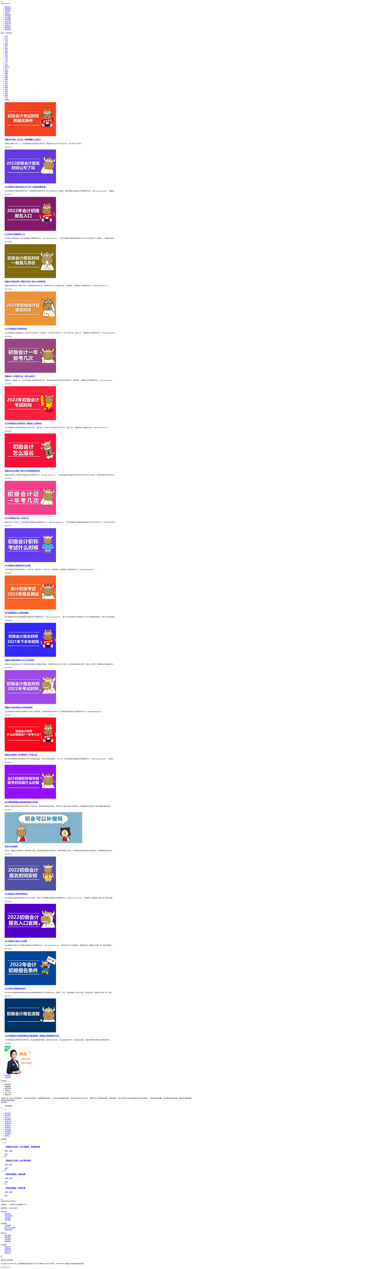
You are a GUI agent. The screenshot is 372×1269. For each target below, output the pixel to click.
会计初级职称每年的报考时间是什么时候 (21, 802)
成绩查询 (8, 15)
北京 (6, 38)
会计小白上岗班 (10, 1227)
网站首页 (8, 7)
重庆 (6, 44)
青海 (6, 91)
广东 (6, 59)
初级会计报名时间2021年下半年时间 (19, 660)
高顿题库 (8, 29)
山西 (6, 57)
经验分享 (8, 23)
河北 (6, 46)
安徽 (6, 71)
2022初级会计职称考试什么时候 (18, 565)
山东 (6, 55)
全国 (6, 36)
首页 (2, 33)
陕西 (6, 87)
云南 (6, 85)
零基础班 (8, 1225)
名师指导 (8, 1249)
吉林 (6, 65)
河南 (6, 49)
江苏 (6, 97)
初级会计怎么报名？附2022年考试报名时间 (22, 471)
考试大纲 (8, 21)
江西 (6, 75)
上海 (6, 42)
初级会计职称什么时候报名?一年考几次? (21, 755)
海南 (6, 79)
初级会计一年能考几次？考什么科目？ (20, 376)
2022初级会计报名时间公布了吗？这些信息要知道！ (26, 187)
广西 (6, 61)
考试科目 (8, 1127)
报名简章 (8, 1119)
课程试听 (8, 1237)
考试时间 (8, 1123)
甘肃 (6, 89)
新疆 (6, 95)
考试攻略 (8, 1129)
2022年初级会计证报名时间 (16, 329)
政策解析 (8, 19)
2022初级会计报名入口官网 (16, 941)
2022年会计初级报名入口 (15, 234)
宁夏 (6, 93)
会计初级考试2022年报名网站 (17, 613)
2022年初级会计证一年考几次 (17, 518)
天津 (6, 40)
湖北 (6, 51)
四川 (6, 81)
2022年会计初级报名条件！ (16, 989)
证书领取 (8, 17)
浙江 (6, 69)
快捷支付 (8, 1253)
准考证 (7, 13)
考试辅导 (8, 1133)
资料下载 (8, 1251)
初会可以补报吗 (11, 846)
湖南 (6, 53)
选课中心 (8, 25)
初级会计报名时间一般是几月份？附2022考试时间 (25, 282)
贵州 (6, 83)
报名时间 (8, 1115)
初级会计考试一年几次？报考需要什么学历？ (23, 140)
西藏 (6, 77)
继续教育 (8, 27)
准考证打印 (8, 1216)
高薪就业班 (8, 1229)
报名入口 (8, 1117)
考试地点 (8, 1125)
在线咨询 (8, 1077)
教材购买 (8, 1241)
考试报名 (8, 11)
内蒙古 (7, 99)
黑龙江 (7, 67)
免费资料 (8, 9)
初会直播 (8, 1235)
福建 (6, 73)
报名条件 (8, 1113)
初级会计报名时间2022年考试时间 (18, 707)
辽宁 (6, 63)
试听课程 (8, 1075)
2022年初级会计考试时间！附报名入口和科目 (23, 423)
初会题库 (8, 1239)
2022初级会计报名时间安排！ (17, 894)
